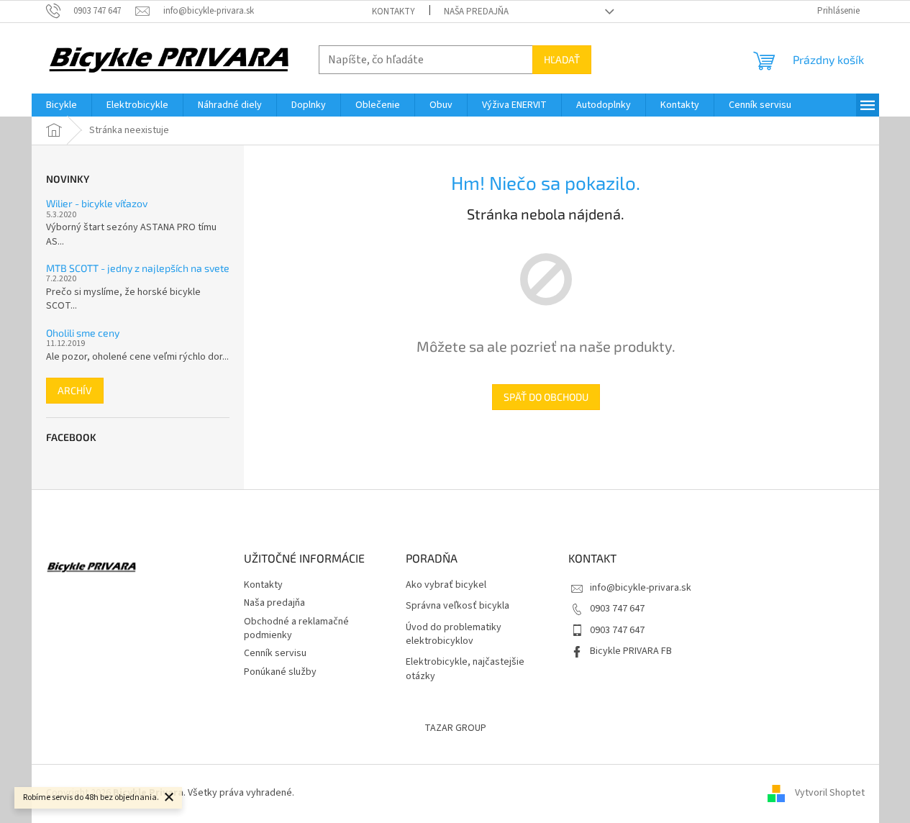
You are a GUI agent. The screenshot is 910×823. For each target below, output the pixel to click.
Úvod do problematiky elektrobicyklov (453, 634)
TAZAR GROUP (455, 728)
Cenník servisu (275, 653)
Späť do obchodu (546, 397)
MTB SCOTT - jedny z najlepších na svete (137, 268)
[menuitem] (61, 105)
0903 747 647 (617, 608)
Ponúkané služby (280, 672)
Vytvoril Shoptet (830, 793)
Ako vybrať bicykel (446, 585)
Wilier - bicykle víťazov (96, 203)
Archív (75, 390)
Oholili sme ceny (82, 332)
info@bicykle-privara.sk (640, 588)
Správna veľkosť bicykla (457, 606)
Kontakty (393, 11)
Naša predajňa (476, 11)
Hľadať (562, 59)
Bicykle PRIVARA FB (631, 651)
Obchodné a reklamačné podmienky (296, 628)
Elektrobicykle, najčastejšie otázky (465, 669)
